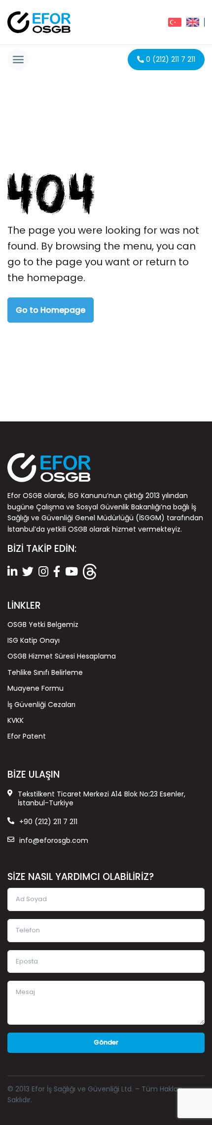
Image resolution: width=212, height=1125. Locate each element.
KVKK (15, 720)
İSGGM (150, 518)
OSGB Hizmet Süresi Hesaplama (61, 656)
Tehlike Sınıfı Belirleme (45, 672)
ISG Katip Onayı (33, 640)
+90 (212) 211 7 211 (48, 821)
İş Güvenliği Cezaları (41, 704)
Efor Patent (26, 736)
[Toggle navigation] (18, 59)
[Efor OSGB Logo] (39, 22)
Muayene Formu (35, 688)
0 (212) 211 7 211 (169, 59)
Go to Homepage (50, 310)
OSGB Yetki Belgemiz (42, 624)
